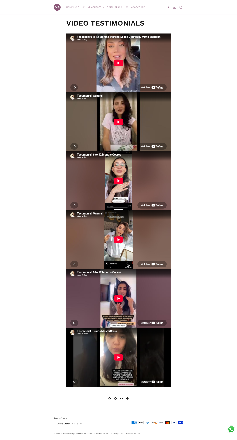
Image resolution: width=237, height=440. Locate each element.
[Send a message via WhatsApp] (231, 429)
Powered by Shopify (84, 434)
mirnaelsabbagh (68, 434)
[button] (93, 7)
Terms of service (132, 434)
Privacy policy (116, 434)
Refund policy (102, 434)
